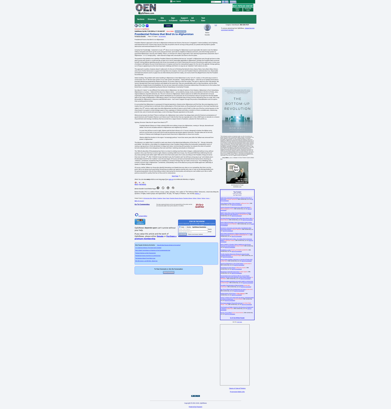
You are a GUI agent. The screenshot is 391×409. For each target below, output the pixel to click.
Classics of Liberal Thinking (237, 388)
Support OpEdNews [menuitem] (183, 19)
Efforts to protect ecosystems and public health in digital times (237, 281)
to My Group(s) (139, 201)
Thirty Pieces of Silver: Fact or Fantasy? (230, 203)
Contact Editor (142, 216)
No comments (162, 36)
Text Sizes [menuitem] (203, 19)
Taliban (195, 198)
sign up (171, 179)
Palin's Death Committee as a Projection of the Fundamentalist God (152, 250)
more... (197, 193)
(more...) (208, 198)
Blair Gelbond (240, 293)
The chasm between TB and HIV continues (232, 303)
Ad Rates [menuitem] (192, 19)
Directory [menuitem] (152, 19)
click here (239, 322)
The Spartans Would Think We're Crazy (145, 258)
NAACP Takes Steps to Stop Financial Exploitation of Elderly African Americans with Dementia (236, 213)
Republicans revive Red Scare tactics (230, 271)
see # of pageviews (236, 204)
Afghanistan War (147, 198)
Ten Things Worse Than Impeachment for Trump (233, 289)
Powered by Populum (195, 407)
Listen (168, 26)
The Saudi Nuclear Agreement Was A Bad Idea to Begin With (236, 218)
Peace (164, 198)
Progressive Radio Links (237, 392)
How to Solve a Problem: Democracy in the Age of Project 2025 (236, 259)
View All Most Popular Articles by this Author (168, 245)
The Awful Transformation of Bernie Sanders (232, 285)
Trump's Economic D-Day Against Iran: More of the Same (235, 207)
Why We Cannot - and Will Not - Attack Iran (146, 261)
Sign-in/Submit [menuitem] (173, 19)
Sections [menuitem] (140, 19)
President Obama (187, 198)
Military (155, 198)
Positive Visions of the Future (228, 293)
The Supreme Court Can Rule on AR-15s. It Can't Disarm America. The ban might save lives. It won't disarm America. (236, 276)
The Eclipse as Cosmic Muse (228, 267)
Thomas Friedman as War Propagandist (145, 253)
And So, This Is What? (226, 312)
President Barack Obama (176, 198)
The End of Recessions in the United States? (232, 263)
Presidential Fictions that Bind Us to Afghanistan (164, 34)
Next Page (175, 176)
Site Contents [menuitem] (162, 19)
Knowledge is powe (226, 250)
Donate (160, 236)
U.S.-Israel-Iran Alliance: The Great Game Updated (148, 247)
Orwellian (159, 198)
